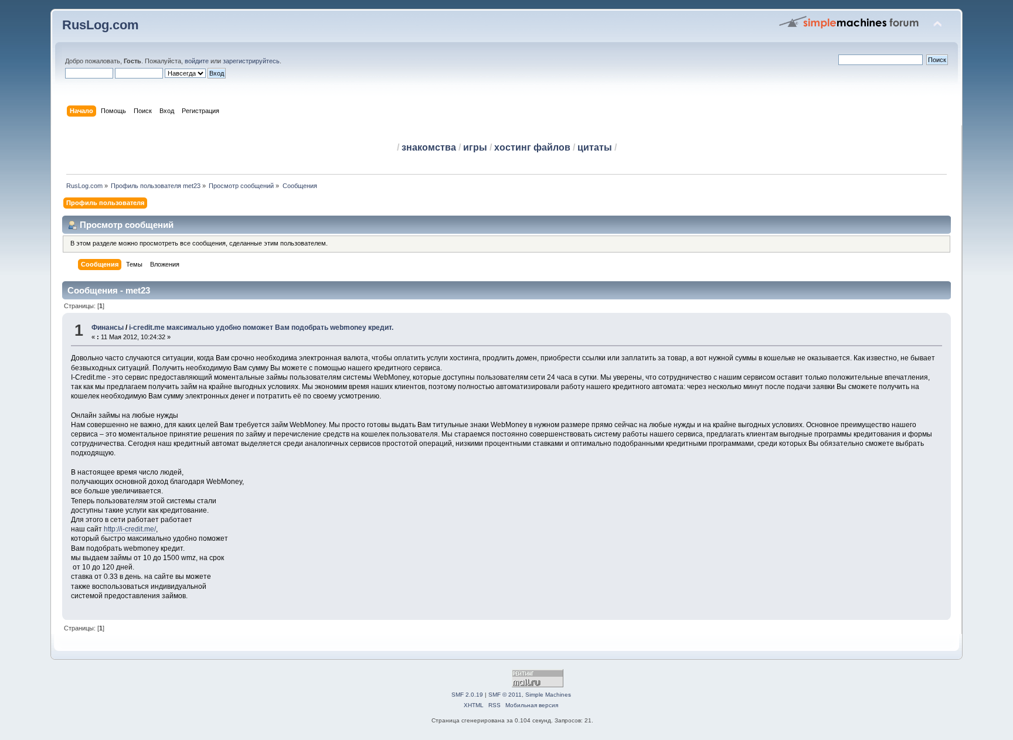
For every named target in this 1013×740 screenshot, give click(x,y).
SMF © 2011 (505, 694)
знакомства (429, 147)
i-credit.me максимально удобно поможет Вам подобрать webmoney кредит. (261, 327)
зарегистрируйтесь (251, 60)
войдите (197, 60)
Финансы (107, 327)
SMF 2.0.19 (467, 694)
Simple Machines (548, 694)
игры (475, 147)
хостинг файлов (532, 147)
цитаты (594, 147)
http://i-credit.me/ (130, 529)
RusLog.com (100, 25)
